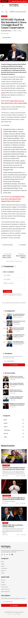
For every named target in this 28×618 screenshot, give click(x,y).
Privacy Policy (4, 587)
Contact (3, 582)
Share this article (8, 244)
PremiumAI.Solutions (16, 614)
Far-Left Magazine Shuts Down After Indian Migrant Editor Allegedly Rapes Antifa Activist (13, 199)
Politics (2, 563)
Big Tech (7, 11)
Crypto (2, 573)
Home (2, 11)
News (2, 561)
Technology (4, 568)
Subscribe (15, 364)
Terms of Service (5, 589)
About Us (3, 580)
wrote (3, 92)
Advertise (3, 584)
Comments (23, 244)
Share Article (7, 37)
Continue (8, 291)
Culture (3, 566)
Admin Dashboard (5, 591)
